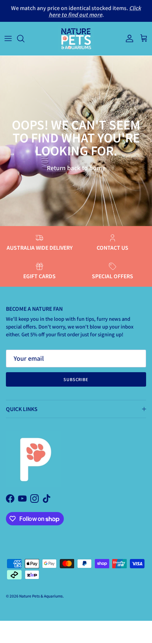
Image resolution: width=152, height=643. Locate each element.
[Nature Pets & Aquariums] (76, 39)
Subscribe (76, 379)
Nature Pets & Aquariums (41, 596)
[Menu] (8, 38)
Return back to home (76, 168)
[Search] (24, 38)
